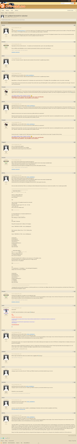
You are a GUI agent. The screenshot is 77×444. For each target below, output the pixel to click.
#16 (73, 382)
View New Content (70, 10)
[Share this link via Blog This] (9, 438)
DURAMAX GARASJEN (16, 52)
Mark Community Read (11, 442)
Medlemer (7, 10)
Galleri (12, 10)
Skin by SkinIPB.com (26, 442)
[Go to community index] (13, 5)
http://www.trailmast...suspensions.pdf (18, 409)
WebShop (16, 10)
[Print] (6, 438)
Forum (3, 10)
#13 (73, 330)
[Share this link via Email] (4, 438)
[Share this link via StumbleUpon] (3, 438)
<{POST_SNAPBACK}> (30, 75)
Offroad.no (2, 440)
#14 (73, 351)
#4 (73, 71)
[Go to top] (38, 443)
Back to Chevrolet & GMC (72, 435)
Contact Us (17, 442)
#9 (73, 157)
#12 (73, 305)
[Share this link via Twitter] (1, 438)
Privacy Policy (74, 440)
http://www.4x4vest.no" (21, 30)
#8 (73, 142)
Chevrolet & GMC (11, 440)
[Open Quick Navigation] (75, 10)
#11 (73, 291)
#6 (73, 101)
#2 (73, 41)
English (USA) (5, 442)
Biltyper (6, 440)
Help (21, 442)
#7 (73, 120)
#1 (73, 25)
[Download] (7, 438)
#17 (73, 397)
